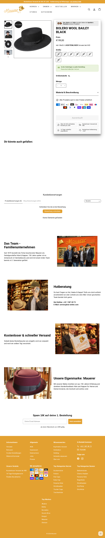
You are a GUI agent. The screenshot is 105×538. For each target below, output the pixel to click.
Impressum (34, 450)
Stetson (44, 523)
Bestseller (61, 6)
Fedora (56, 474)
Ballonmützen (82, 471)
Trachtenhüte (58, 492)
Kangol (44, 516)
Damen (46, 6)
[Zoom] (32, 39)
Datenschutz (34, 453)
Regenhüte (81, 480)
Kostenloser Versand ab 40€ (16, 471)
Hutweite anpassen (60, 456)
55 (59, 54)
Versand (9, 447)
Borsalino (45, 510)
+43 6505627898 (75, 1)
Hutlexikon (57, 450)
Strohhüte (80, 489)
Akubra (44, 504)
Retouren (9, 450)
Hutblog (56, 453)
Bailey (44, 507)
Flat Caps (57, 477)
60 (84, 54)
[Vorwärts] (8, 56)
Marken (75, 6)
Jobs (32, 456)
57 (65, 54)
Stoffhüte (80, 486)
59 (59, 60)
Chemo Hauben (82, 474)
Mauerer (45, 519)
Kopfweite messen (60, 447)
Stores (33, 12)
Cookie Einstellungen (13, 453)
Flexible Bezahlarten (13, 477)
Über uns (57, 459)
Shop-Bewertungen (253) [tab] (32, 201)
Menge (59, 81)
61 (90, 54)
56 (72, 54)
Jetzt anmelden (75, 421)
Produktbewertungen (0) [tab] (13, 201)
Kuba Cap (57, 480)
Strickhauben (58, 486)
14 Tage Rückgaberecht (14, 474)
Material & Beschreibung (67, 92)
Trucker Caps (58, 489)
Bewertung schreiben (52, 211)
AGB (31, 447)
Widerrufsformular (12, 456)
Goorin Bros (46, 513)
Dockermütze (58, 471)
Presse (32, 459)
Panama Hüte (58, 483)
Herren (33, 6)
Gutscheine (46, 12)
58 (78, 54)
